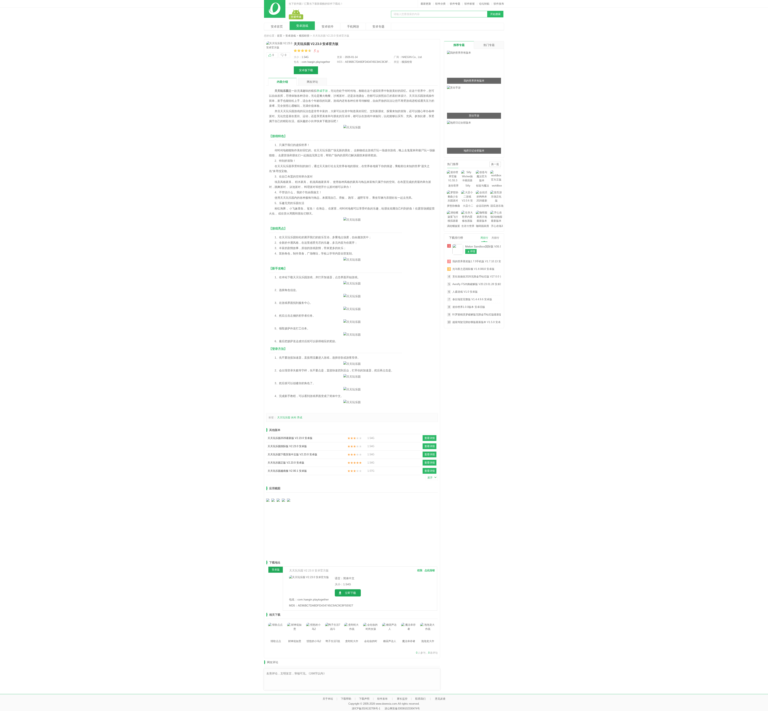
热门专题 (489, 45)
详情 (472, 251)
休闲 (293, 417)
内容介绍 (282, 81)
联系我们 (420, 698)
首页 (279, 35)
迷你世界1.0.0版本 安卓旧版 (468, 306)
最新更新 (426, 3)
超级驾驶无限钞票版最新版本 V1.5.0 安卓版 (476, 322)
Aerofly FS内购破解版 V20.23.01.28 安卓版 (476, 284)
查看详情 (429, 438)
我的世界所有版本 (474, 80)
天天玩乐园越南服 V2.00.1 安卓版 (287, 470)
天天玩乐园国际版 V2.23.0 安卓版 (287, 446)
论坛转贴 (484, 3)
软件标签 (469, 3)
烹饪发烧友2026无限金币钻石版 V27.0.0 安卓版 (476, 276)
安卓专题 (378, 26)
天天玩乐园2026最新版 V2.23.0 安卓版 (290, 438)
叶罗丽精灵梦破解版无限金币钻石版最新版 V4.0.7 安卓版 (476, 314)
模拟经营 (304, 35)
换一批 (495, 164)
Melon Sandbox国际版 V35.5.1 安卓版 (483, 246)
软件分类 (440, 3)
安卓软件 (328, 26)
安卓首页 (277, 26)
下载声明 (364, 698)
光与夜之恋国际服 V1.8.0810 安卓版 (473, 268)
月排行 (495, 237)
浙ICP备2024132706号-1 (366, 708)
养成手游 (322, 90)
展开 (430, 477)
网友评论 (312, 81)
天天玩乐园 (283, 417)
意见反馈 (440, 698)
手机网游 (353, 26)
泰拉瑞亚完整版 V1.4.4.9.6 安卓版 (472, 299)
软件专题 (455, 3)
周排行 (484, 237)
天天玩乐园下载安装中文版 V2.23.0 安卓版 (292, 454)
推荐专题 (459, 45)
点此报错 (429, 570)
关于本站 (328, 698)
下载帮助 (346, 698)
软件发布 (499, 3)
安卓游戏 (302, 25)
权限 (419, 570)
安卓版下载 (306, 70)
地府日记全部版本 (474, 150)
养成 (299, 417)
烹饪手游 (474, 115)
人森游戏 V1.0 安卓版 (465, 291)
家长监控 (402, 698)
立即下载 (350, 592)
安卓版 (276, 569)
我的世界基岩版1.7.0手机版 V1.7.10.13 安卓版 (476, 261)
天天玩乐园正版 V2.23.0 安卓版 (286, 462)
